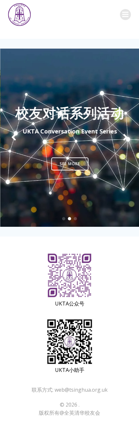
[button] (63, 218)
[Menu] (125, 14)
